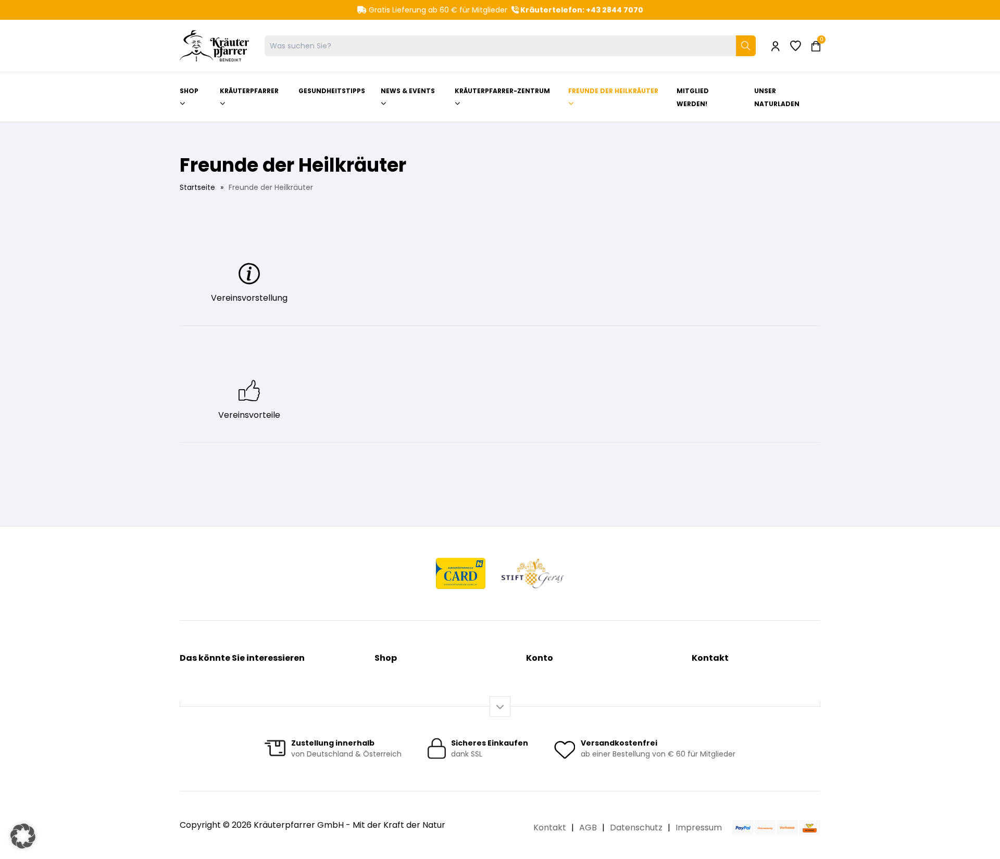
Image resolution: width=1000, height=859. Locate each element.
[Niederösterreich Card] (460, 573)
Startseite (197, 187)
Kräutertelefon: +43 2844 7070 (581, 10)
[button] (23, 836)
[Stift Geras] (532, 573)
